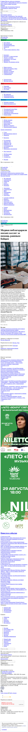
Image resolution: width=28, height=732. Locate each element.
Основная (6, 155)
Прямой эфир (4, 7)
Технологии (7, 213)
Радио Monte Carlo (21, 17)
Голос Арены (7, 87)
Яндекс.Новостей (5, 340)
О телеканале (7, 612)
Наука (5, 208)
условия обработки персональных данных (14, 726)
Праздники (7, 195)
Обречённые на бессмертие (11, 113)
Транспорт (6, 200)
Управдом (6, 47)
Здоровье (6, 193)
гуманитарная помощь (12, 348)
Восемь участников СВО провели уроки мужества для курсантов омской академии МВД (13, 333)
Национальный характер (10, 127)
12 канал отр (7, 157)
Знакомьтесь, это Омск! (10, 59)
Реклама (11, 19)
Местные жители (8, 81)
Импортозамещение (9, 204)
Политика (6, 185)
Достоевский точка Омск (10, 109)
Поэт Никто (7, 42)
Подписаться (4, 29)
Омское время (7, 114)
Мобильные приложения (10, 148)
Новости (17, 7)
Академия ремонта (9, 110)
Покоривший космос (9, 45)
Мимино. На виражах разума (11, 62)
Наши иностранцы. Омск (10, 68)
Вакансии (6, 135)
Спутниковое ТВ (8, 146)
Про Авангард (4, 19)
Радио (15, 8)
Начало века (7, 124)
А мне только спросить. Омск (11, 49)
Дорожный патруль (9, 97)
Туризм (6, 207)
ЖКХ (5, 191)
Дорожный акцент (9, 95)
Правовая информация (10, 636)
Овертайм (6, 86)
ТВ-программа (8, 610)
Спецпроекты (4, 8)
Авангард (10, 8)
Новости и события (9, 533)
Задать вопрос (4, 658)
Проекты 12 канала (9, 71)
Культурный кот (8, 122)
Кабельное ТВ (7, 143)
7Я (4, 48)
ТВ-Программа (12, 17)
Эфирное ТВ (7, 141)
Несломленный (8, 44)
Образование (7, 192)
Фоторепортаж (8, 214)
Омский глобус (8, 70)
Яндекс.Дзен (16, 342)
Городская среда (8, 202)
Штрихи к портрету (9, 125)
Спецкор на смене (8, 112)
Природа (6, 199)
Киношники (7, 121)
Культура (6, 184)
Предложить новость (6, 14)
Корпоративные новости (10, 133)
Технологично (7, 79)
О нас (14, 19)
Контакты (19, 19)
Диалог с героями (8, 57)
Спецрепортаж (8, 74)
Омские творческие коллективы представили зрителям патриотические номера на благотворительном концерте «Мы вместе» (13, 330)
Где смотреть (7, 140)
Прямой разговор (8, 73)
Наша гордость (8, 67)
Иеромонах (7, 60)
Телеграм (15, 345)
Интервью (6, 211)
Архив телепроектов (6, 129)
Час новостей (18, 16)
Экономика (7, 188)
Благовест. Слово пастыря (11, 56)
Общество (6, 181)
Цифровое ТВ (7, 144)
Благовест (6, 55)
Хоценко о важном (9, 102)
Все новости (7, 622)
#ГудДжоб (6, 89)
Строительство (8, 189)
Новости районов (8, 203)
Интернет (6, 147)
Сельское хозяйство (9, 197)
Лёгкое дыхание (8, 120)
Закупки (6, 635)
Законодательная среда (10, 103)
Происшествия (8, 210)
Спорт (5, 182)
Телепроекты (11, 7)
